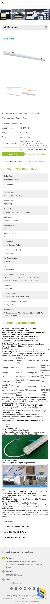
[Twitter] (11, 589)
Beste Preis (13, 154)
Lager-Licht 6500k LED (14, 537)
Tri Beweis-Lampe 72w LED (16, 527)
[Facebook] (16, 589)
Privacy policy (12, 596)
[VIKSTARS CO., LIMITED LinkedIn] (29, 589)
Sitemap (22, 596)
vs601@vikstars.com (14, 583)
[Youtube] (25, 589)
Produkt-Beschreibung (37, 162)
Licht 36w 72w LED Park (15, 532)
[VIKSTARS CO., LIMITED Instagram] (20, 589)
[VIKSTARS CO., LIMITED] (25, 3)
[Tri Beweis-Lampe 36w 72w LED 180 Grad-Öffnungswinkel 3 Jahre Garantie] (24, 60)
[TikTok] (34, 589)
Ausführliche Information (13, 162)
